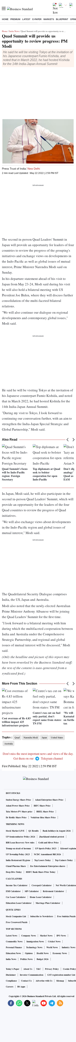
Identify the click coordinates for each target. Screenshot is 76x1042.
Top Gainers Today (64, 860)
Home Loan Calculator (41, 897)
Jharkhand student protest (51, 836)
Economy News (60, 953)
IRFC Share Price (42, 805)
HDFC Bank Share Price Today (41, 872)
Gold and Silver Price (48, 842)
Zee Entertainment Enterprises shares (47, 866)
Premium (15, 19)
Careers (9, 986)
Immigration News (35, 941)
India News (14, 31)
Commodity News (14, 941)
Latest (26, 19)
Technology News (34, 947)
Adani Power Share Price (18, 805)
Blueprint (62, 19)
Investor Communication (31, 975)
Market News (46, 935)
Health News (43, 953)
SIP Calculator (32, 891)
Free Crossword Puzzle (16, 922)
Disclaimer (11, 975)
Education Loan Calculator (19, 903)
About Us (27, 969)
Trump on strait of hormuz (18, 848)
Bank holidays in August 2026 (57, 830)
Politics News (26, 959)
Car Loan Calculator (16, 897)
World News (52, 947)
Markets (48, 19)
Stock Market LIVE (15, 830)
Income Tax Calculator (16, 885)
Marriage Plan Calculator (48, 903)
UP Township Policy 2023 (18, 854)
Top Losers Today (42, 860)
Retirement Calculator (53, 891)
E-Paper (37, 19)
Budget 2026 (43, 959)
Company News (28, 935)
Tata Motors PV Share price (19, 811)
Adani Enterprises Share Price (49, 799)
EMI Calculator (13, 891)
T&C (38, 969)
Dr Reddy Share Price (16, 817)
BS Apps (21, 986)
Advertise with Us (44, 980)
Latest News (11, 935)
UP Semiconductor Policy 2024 (20, 836)
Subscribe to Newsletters (41, 916)
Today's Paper (12, 969)
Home (5, 19)
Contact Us (26, 980)
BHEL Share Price (45, 811)
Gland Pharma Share (16, 866)
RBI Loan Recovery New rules (20, 842)
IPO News (61, 935)
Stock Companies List (16, 916)
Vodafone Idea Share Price (43, 817)
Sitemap (60, 980)
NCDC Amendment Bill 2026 (47, 854)
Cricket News (54, 941)
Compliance (11, 980)
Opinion (29, 953)
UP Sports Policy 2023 (45, 848)
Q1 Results (33, 830)
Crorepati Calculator (42, 885)
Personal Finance (14, 947)
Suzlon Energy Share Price (18, 799)
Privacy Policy (52, 969)
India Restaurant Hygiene (18, 860)
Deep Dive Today (14, 872)
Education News (13, 953)
